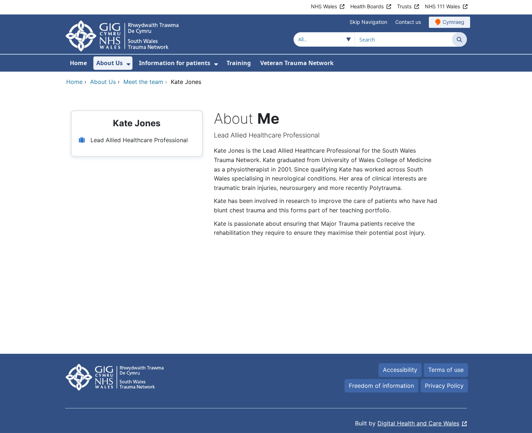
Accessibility (400, 369)
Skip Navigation (368, 22)
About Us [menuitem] (109, 63)
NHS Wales (324, 6)
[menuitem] (128, 64)
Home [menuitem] (78, 63)
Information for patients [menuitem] (174, 63)
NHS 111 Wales (442, 6)
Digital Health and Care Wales (418, 423)
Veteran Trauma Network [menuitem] (297, 63)
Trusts (404, 6)
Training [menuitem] (239, 63)
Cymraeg (453, 22)
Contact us (408, 22)
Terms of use (446, 369)
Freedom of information (381, 385)
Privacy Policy (444, 385)
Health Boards (367, 6)
